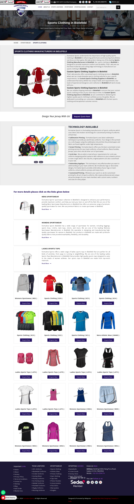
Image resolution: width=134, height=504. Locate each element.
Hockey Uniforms (38, 478)
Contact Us (18, 481)
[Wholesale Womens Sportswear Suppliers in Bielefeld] (27, 233)
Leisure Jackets (56, 483)
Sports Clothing (56, 469)
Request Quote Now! (82, 116)
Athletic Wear (55, 471)
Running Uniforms (38, 490)
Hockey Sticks (73, 474)
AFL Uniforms (37, 469)
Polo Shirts (54, 485)
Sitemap (17, 484)
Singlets (53, 490)
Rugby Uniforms (37, 488)
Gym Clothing (55, 476)
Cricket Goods (73, 471)
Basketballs (73, 469)
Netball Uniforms (38, 483)
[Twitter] (83, 2)
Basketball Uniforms (39, 471)
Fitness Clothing (56, 474)
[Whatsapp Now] (3, 492)
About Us (46, 7)
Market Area (18, 491)
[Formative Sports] (21, 8)
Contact (90, 7)
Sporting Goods (80, 7)
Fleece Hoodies (56, 481)
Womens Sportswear (52, 223)
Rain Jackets (55, 488)
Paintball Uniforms (38, 485)
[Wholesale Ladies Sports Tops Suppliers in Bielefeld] (27, 259)
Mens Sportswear (50, 197)
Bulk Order (18, 488)
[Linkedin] (86, 2)
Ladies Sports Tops (51, 249)
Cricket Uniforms (38, 474)
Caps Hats (54, 478)
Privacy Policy (19, 477)
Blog (16, 486)
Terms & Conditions (20, 479)
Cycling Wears (37, 476)
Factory (16, 474)
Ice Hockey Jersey (38, 481)
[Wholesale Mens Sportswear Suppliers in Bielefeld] (27, 207)
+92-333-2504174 (100, 2)
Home (40, 7)
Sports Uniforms (57, 7)
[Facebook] (80, 2)
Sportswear (69, 7)
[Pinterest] (89, 2)
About (16, 472)
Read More (45, 209)
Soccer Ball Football (75, 476)
